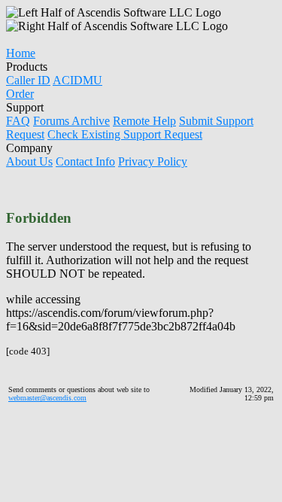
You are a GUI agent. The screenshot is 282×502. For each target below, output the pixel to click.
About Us (29, 161)
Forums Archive (71, 120)
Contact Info (85, 161)
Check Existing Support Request (124, 134)
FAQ (18, 120)
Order (20, 93)
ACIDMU (77, 80)
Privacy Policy (152, 161)
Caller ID (28, 80)
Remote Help (144, 120)
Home (20, 53)
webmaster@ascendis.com (47, 398)
